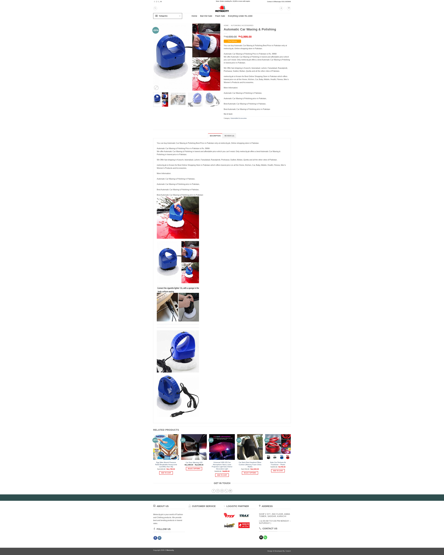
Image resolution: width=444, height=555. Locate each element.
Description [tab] (215, 136)
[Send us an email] (222, 491)
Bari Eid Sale (206, 16)
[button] (281, 8)
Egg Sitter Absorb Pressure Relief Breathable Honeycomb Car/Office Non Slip (166, 464)
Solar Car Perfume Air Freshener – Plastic (278, 463)
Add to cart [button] (166, 473)
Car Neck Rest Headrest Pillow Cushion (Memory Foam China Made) (250, 464)
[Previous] (157, 57)
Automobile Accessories (242, 25)
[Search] (155, 8)
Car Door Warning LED (194, 462)
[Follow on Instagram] (156, 2)
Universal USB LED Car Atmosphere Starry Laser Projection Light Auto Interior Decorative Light (222, 465)
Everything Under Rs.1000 (240, 16)
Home (194, 16)
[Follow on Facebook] (154, 2)
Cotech (288, 551)
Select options (194, 468)
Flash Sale (220, 16)
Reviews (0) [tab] (229, 136)
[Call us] (158, 2)
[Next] (216, 57)
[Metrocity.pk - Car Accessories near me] (222, 8)
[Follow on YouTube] (161, 2)
